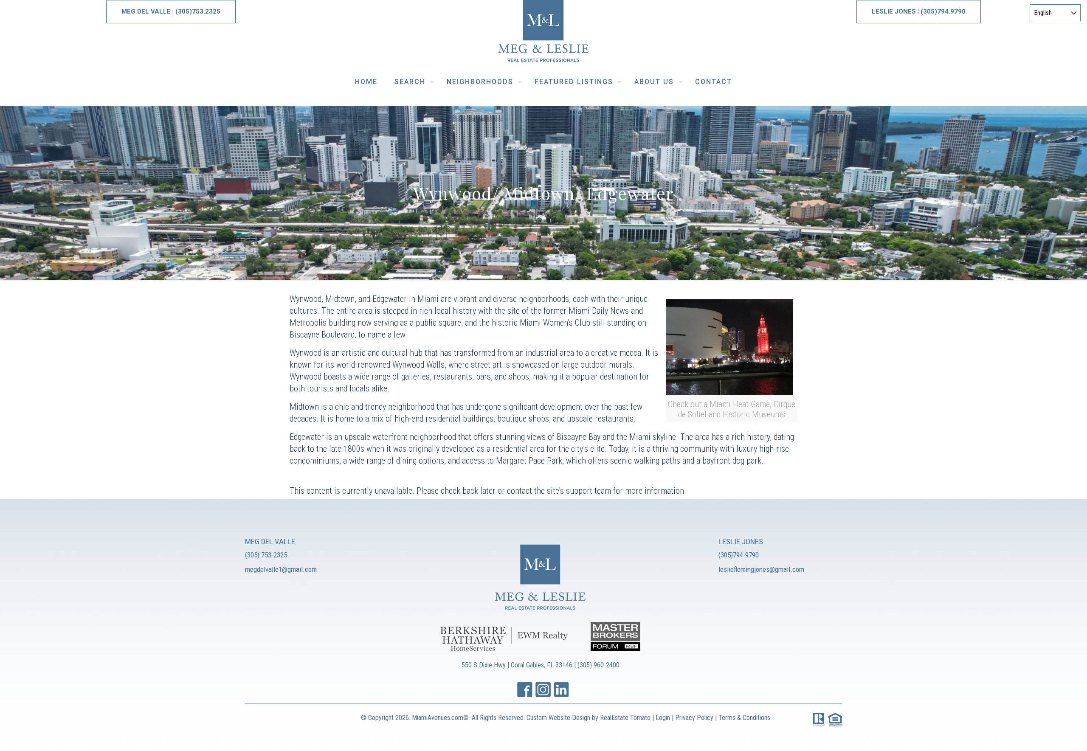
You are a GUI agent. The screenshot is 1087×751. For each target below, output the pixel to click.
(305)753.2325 (197, 11)
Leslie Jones (895, 11)
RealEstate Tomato (625, 718)
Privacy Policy (695, 718)
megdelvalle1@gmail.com (281, 569)
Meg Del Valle (146, 11)
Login (663, 718)
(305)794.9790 (943, 11)
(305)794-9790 (738, 555)
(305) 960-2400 (598, 665)
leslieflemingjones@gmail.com (761, 569)
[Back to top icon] (1046, 734)
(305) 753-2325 (266, 555)
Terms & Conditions (744, 718)
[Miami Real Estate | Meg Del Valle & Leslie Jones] (543, 34)
